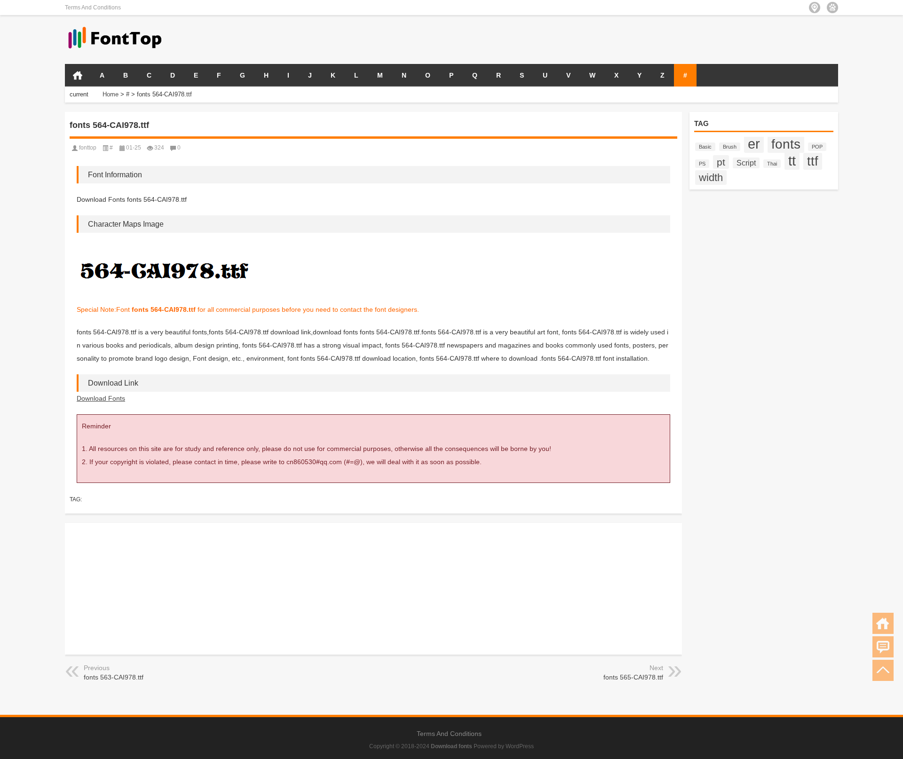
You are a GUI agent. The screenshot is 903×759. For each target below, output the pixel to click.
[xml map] (832, 7)
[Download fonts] (115, 27)
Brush (730, 147)
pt (721, 162)
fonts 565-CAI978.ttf (633, 677)
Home (111, 94)
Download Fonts (101, 398)
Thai (772, 163)
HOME (77, 75)
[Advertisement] (728, 38)
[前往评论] (883, 646)
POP (817, 147)
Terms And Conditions (93, 7)
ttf (812, 161)
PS (702, 163)
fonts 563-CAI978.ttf (113, 677)
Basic (705, 147)
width (711, 177)
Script (746, 163)
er (754, 143)
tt (792, 160)
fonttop (87, 147)
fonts (785, 143)
